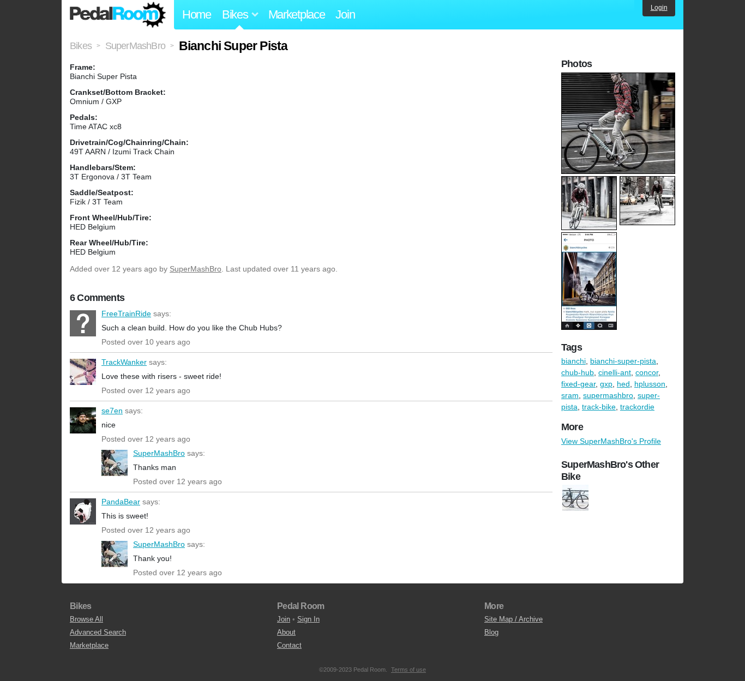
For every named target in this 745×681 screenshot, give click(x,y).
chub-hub (577, 372)
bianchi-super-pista (623, 361)
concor (646, 372)
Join (345, 14)
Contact (289, 645)
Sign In (308, 619)
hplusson (649, 383)
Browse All (86, 619)
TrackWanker (83, 372)
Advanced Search (98, 632)
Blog (491, 632)
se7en (83, 420)
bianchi (573, 361)
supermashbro (608, 395)
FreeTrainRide (83, 323)
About (286, 632)
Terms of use (408, 669)
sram (570, 395)
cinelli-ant (614, 372)
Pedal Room (118, 15)
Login (659, 7)
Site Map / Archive (513, 619)
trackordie (637, 406)
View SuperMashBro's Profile (611, 441)
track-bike (599, 406)
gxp (606, 383)
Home (196, 14)
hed (623, 383)
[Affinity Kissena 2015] (575, 498)
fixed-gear (578, 383)
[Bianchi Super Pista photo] (619, 78)
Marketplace (296, 14)
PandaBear (83, 511)
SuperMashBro (195, 268)
